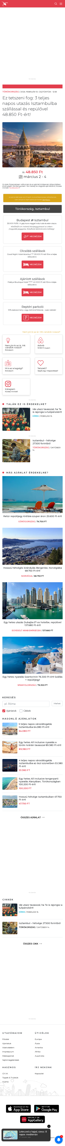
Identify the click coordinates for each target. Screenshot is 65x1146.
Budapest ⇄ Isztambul (32, 220)
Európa (38, 1039)
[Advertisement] (32, 45)
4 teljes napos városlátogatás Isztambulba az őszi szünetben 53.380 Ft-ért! (41, 763)
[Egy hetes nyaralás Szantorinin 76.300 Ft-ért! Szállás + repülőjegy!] (32, 672)
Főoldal (5, 1039)
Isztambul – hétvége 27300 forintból (44, 442)
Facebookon (14, 188)
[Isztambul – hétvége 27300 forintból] (16, 461)
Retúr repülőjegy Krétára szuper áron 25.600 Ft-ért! (32, 516)
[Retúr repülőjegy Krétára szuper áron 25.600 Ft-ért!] (32, 512)
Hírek (35, 416)
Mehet (57, 703)
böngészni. (46, 199)
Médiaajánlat (8, 1056)
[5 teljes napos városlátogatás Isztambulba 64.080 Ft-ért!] (9, 734)
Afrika (37, 1051)
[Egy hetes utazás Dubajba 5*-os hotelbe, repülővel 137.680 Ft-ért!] (32, 618)
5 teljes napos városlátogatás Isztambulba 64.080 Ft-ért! (35, 725)
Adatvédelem (8, 1047)
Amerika (39, 1047)
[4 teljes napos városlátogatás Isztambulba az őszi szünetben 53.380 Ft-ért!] (9, 770)
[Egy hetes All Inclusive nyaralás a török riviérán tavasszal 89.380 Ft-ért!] (9, 752)
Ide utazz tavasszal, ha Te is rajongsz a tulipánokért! (47, 410)
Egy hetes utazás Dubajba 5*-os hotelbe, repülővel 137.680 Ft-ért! (32, 624)
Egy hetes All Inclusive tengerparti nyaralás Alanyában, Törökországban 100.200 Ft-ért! (39, 781)
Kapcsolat (39, 1073)
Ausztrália (39, 1056)
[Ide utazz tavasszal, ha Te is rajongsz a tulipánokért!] (16, 429)
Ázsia (37, 1043)
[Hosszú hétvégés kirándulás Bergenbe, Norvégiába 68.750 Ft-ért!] (32, 563)
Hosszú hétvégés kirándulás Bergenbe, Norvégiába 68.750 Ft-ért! (32, 569)
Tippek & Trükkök (10, 1077)
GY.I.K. (5, 1073)
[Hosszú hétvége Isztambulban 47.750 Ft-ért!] (9, 806)
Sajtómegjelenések (10, 1060)
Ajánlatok (6, 1043)
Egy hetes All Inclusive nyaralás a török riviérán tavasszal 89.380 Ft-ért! (40, 744)
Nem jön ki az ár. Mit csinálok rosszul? (41, 332)
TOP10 (5, 1082)
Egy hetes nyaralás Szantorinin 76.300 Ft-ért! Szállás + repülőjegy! (32, 678)
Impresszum (8, 1051)
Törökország (41, 447)
